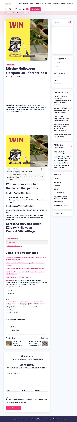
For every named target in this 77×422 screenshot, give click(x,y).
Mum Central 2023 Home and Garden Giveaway (10, 303)
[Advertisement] (27, 91)
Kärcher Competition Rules (18, 172)
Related (12, 179)
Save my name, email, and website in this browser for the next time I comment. (27, 399)
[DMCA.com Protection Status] (58, 213)
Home (5, 12)
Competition (10, 64)
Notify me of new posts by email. (18, 402)
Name (8, 390)
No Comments (29, 76)
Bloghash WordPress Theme (57, 419)
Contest (56, 66)
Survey (56, 80)
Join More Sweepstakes (14, 177)
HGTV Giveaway (59, 192)
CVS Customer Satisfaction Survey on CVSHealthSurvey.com (25, 268)
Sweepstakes (58, 84)
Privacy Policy (58, 201)
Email (23, 390)
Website (37, 390)
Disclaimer (57, 185)
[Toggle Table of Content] (42, 169)
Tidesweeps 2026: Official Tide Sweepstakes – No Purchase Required (25, 264)
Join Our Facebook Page (14, 246)
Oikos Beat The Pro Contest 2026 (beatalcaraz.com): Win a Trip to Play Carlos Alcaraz (26, 258)
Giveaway (57, 70)
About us (56, 178)
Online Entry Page (12, 238)
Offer (13, 327)
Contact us (57, 182)
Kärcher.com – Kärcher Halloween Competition (20, 171)
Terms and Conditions (61, 205)
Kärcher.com (10, 280)
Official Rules (11, 242)
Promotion (57, 77)
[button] (35, 9)
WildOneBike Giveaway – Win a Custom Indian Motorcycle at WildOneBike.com (25, 273)
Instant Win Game (59, 73)
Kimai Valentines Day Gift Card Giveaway (19, 277)
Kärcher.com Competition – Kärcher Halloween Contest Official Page (26, 176)
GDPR (56, 189)
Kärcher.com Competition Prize (19, 174)
